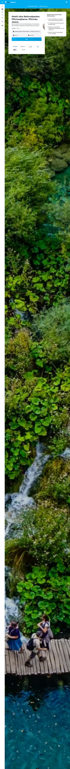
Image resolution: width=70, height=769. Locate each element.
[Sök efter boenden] (2, 9)
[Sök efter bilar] (2, 12)
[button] (2, 2)
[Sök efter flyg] (2, 6)
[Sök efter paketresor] (2, 15)
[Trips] (2, 21)
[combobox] (16, 28)
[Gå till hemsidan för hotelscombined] (10, 2)
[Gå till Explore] (2, 17)
